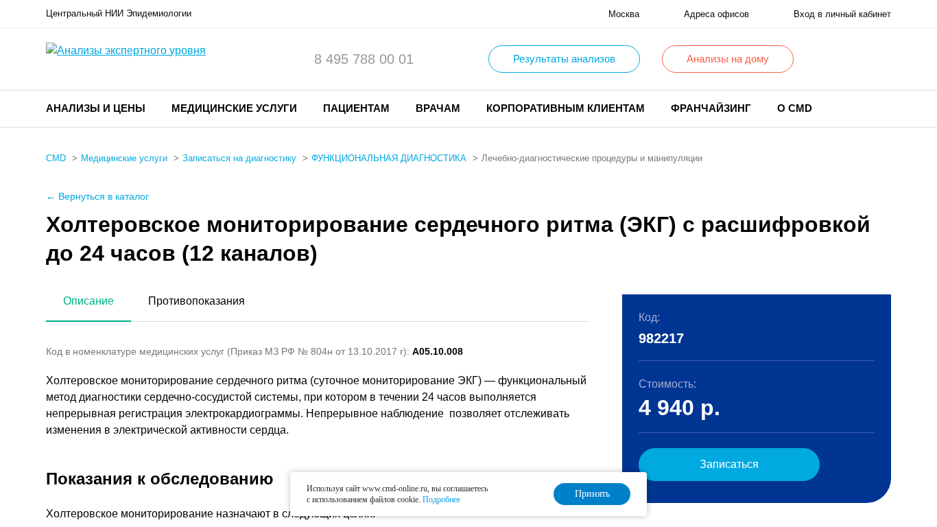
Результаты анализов (564, 59)
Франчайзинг (711, 108)
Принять (592, 494)
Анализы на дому (728, 59)
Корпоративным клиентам (565, 108)
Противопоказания (196, 301)
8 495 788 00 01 (364, 59)
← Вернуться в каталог (97, 196)
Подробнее (441, 499)
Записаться (729, 464)
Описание (88, 301)
